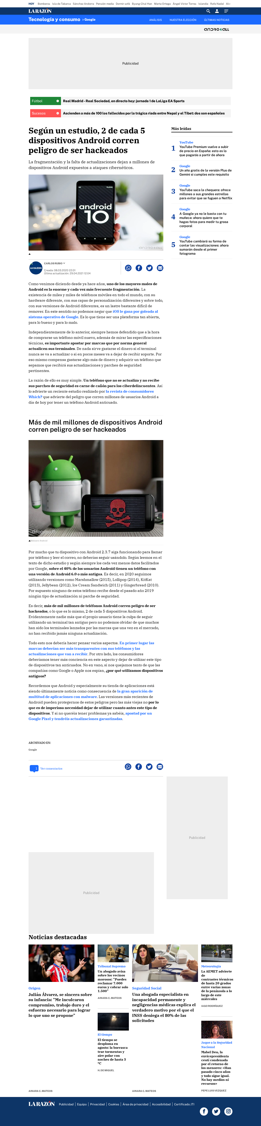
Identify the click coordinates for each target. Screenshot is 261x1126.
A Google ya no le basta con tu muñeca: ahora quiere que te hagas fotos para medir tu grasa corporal (203, 220)
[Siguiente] (232, 22)
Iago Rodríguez (212, 1006)
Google (89, 19)
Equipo (82, 1104)
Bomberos (44, 3)
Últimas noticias (216, 19)
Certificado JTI (184, 1104)
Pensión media (105, 3)
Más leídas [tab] (181, 128)
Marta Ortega (162, 3)
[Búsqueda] (208, 11)
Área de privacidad (135, 1104)
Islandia (203, 3)
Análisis (155, 19)
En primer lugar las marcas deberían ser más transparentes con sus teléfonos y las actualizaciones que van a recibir (91, 648)
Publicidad (66, 1104)
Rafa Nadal (217, 3)
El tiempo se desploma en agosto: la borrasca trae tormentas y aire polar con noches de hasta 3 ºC (113, 1051)
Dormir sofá (123, 3)
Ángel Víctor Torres (184, 3)
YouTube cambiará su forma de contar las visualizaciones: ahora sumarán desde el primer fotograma (204, 247)
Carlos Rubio (53, 263)
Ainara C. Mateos (40, 1091)
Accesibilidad (161, 1104)
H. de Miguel (106, 1070)
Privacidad (97, 1104)
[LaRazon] (54, 11)
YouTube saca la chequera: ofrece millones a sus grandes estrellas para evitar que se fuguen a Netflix (205, 194)
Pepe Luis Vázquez (213, 1090)
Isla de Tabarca (61, 3)
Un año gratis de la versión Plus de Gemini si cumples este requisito (205, 172)
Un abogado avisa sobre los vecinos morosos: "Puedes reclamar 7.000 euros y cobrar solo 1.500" (113, 981)
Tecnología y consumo (54, 19)
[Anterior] (109, 17)
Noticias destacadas (58, 937)
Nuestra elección (183, 19)
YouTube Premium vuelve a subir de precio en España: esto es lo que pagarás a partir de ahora (203, 151)
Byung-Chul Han (142, 3)
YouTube (186, 142)
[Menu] (227, 11)
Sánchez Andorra (83, 3)
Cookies (113, 1104)
